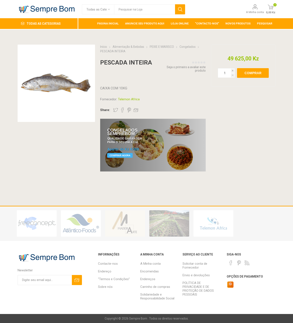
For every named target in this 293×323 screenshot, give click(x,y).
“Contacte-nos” (207, 23)
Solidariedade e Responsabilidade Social (157, 296)
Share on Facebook (122, 110)
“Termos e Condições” (114, 279)
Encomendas (149, 271)
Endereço (104, 271)
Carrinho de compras (155, 287)
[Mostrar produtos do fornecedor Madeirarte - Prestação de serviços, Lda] (125, 223)
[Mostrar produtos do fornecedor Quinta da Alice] (169, 223)
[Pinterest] (239, 262)
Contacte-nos (108, 264)
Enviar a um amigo (136, 110)
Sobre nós (105, 287)
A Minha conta (255, 12)
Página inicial (108, 23)
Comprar (253, 73)
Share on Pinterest (129, 110)
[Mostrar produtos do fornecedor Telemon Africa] (213, 223)
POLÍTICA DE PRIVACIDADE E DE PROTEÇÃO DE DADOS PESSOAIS (198, 288)
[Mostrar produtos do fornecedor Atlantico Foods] (81, 223)
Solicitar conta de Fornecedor (195, 265)
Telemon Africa (129, 99)
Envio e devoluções (196, 275)
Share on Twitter (115, 110)
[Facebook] (230, 262)
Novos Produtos (238, 23)
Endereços (147, 279)
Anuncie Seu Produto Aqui (144, 23)
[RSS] (247, 262)
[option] (37, 223)
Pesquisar (180, 9)
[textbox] (144, 9)
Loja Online (180, 23)
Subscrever (77, 280)
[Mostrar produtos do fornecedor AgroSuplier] (37, 223)
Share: (105, 110)
